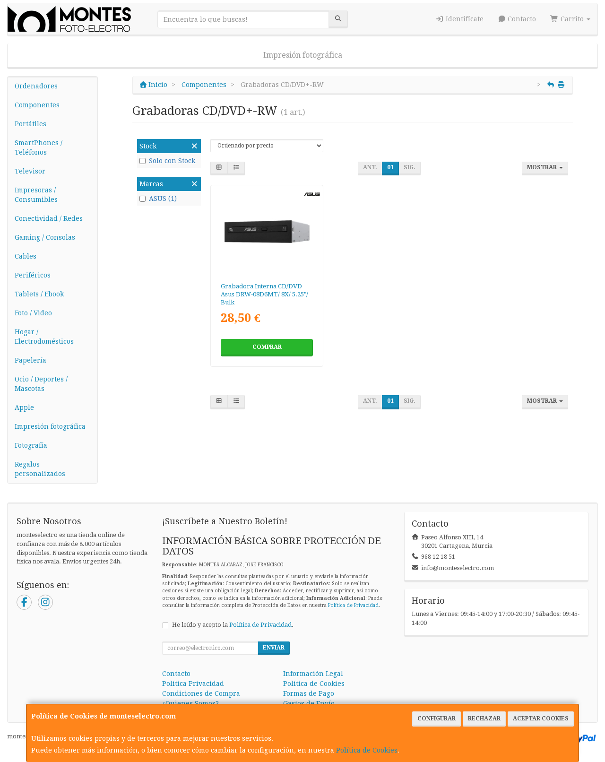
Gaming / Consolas (45, 237)
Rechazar (484, 718)
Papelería (30, 360)
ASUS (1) (163, 198)
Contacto (521, 19)
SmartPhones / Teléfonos (38, 147)
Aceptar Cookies (541, 718)
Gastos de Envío (309, 703)
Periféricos (33, 275)
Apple (24, 407)
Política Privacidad (193, 683)
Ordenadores (36, 86)
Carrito (572, 19)
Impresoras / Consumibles (36, 194)
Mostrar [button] (542, 167)
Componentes (37, 105)
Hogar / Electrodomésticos (44, 336)
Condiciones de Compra (201, 693)
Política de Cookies (367, 750)
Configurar (436, 718)
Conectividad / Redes (49, 218)
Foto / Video (33, 313)
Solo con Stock (172, 161)
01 (390, 167)
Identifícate (464, 19)
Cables (25, 256)
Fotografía (31, 445)
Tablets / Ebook (39, 294)
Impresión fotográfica (302, 55)
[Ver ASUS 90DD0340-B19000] (267, 231)
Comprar (267, 347)
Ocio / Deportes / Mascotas (41, 383)
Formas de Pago (308, 693)
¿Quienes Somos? (190, 703)
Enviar (274, 647)
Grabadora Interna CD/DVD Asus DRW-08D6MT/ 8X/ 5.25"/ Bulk (264, 294)
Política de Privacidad (353, 605)
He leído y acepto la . (233, 624)
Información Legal (313, 673)
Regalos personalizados (40, 468)
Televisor (30, 171)
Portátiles (30, 124)
